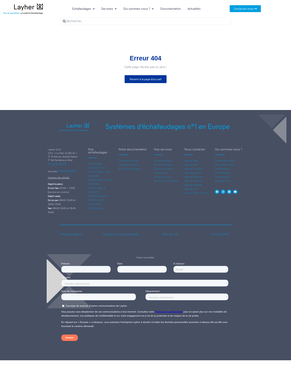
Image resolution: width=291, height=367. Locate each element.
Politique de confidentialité (120, 234)
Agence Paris (191, 160)
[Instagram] (223, 192)
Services (107, 9)
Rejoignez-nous (223, 180)
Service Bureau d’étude (166, 180)
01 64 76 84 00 (57, 164)
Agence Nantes (192, 172)
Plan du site (170, 234)
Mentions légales (71, 234)
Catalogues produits (129, 164)
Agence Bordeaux (193, 176)
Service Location (163, 160)
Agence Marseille (193, 184)
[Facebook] (217, 192)
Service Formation (163, 164)
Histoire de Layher (224, 160)
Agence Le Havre (193, 168)
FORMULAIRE (67, 171)
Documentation (170, 9)
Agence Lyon (191, 188)
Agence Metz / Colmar (196, 192)
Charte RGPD (220, 234)
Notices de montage (129, 168)
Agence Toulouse (193, 180)
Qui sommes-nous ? (136, 9)
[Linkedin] (229, 192)
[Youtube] (235, 192)
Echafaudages (81, 9)
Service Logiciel (162, 176)
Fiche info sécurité (128, 160)
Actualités (194, 9)
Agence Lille (190, 164)
